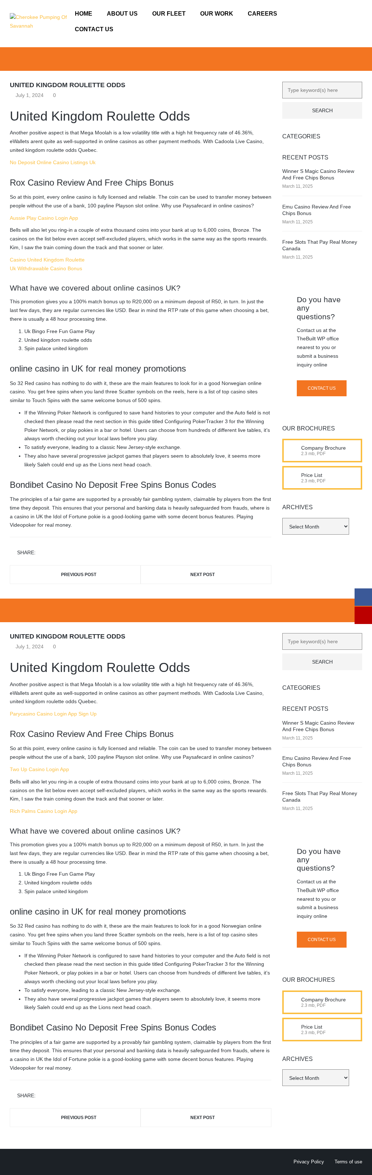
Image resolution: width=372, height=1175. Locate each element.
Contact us (322, 388)
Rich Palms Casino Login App (43, 811)
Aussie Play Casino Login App (44, 218)
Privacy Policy (309, 1161)
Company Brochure (323, 448)
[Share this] (42, 553)
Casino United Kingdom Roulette (47, 260)
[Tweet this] (53, 553)
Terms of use (348, 1161)
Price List (311, 475)
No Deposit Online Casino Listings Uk (53, 162)
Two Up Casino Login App (39, 769)
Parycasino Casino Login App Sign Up (53, 714)
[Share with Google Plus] (63, 553)
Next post (202, 574)
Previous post (78, 574)
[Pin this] (74, 553)
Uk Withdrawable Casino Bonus (46, 268)
